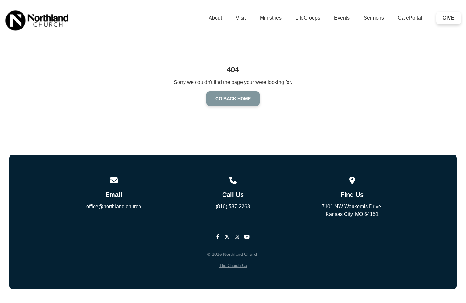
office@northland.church (113, 206)
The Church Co (233, 265)
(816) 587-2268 (233, 206)
